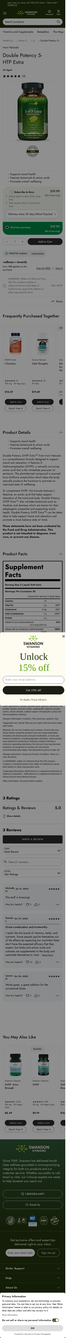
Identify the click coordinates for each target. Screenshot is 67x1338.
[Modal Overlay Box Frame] (33, 669)
